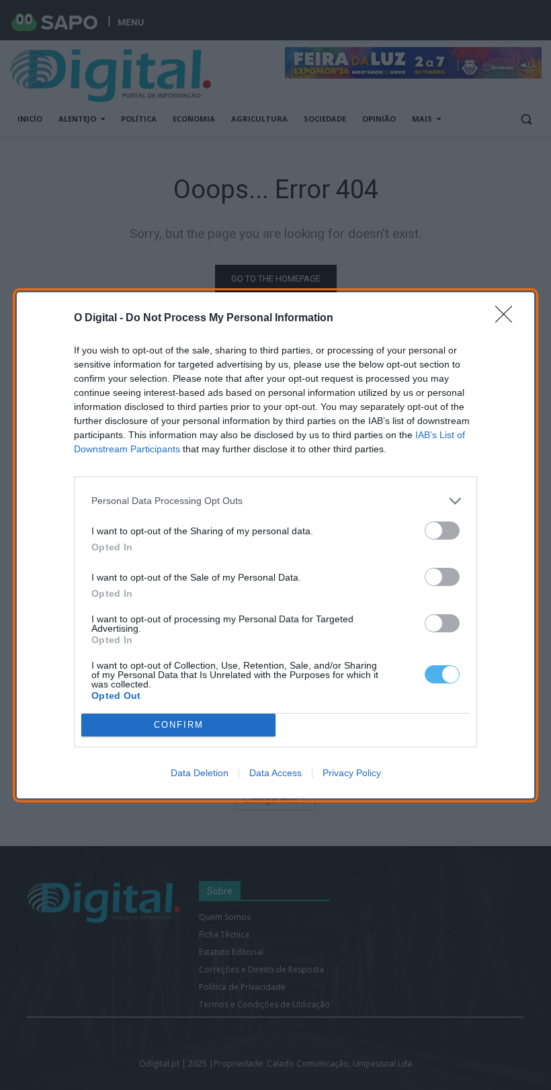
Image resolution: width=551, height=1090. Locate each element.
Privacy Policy (352, 772)
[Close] (508, 318)
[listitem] (275, 501)
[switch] (442, 530)
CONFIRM (179, 725)
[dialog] (275, 545)
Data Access (275, 772)
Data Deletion (199, 772)
